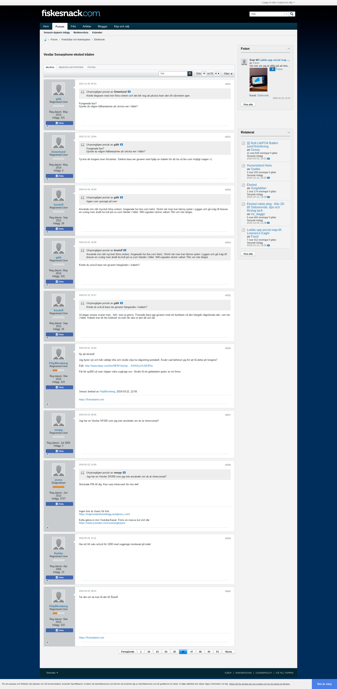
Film (73, 26)
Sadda (255, 169)
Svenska (51, 672)
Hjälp (228, 673)
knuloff (58, 204)
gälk (58, 98)
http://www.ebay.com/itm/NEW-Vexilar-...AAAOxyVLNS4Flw (119, 365)
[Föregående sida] (215, 73)
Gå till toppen (284, 673)
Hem (46, 26)
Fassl (256, 62)
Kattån (58, 553)
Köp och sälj (121, 26)
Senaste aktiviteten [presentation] (71, 67)
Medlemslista (81, 32)
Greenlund (58, 151)
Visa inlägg (129, 92)
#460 (228, 591)
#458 (228, 465)
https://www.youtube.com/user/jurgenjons (102, 522)
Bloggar (102, 26)
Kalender (97, 32)
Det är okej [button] (324, 683)
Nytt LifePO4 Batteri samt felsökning (262, 144)
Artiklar (87, 26)
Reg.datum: (55, 111)
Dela (61, 123)
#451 (228, 84)
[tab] (50, 67)
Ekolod (252, 184)
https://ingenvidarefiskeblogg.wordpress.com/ (104, 514)
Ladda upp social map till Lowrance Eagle (285, 60)
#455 (228, 295)
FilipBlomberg (58, 363)
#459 (228, 538)
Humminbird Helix (259, 165)
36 (148, 651)
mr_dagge (258, 214)
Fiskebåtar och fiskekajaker (75, 39)
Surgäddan (258, 188)
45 (174, 651)
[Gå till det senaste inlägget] (268, 159)
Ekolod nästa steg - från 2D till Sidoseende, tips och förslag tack (265, 207)
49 (209, 651)
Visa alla (248, 104)
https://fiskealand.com (91, 399)
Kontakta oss (244, 673)
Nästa (228, 651)
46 (183, 651)
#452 (228, 137)
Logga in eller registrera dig (277, 2)
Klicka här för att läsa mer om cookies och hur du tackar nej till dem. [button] (259, 684)
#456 (228, 348)
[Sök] (291, 14)
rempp (58, 429)
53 (217, 651)
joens (58, 479)
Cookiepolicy (264, 673)
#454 (228, 242)
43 (157, 651)
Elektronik (99, 39)
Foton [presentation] (91, 67)
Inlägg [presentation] (50, 67)
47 (191, 651)
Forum (60, 26)
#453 (228, 189)
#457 (228, 415)
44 (166, 651)
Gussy (255, 149)
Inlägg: (56, 117)
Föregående (127, 651)
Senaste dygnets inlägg (57, 32)
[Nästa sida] (218, 73)
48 (200, 651)
